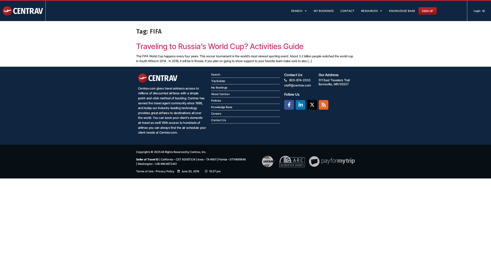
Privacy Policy (165, 171)
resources (369, 10)
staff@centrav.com (297, 85)
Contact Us (218, 120)
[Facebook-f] (289, 105)
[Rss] (323, 105)
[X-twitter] (312, 105)
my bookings (324, 10)
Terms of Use (144, 171)
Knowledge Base (402, 10)
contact (347, 10)
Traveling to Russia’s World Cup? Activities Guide (220, 46)
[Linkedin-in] (300, 105)
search (296, 10)
